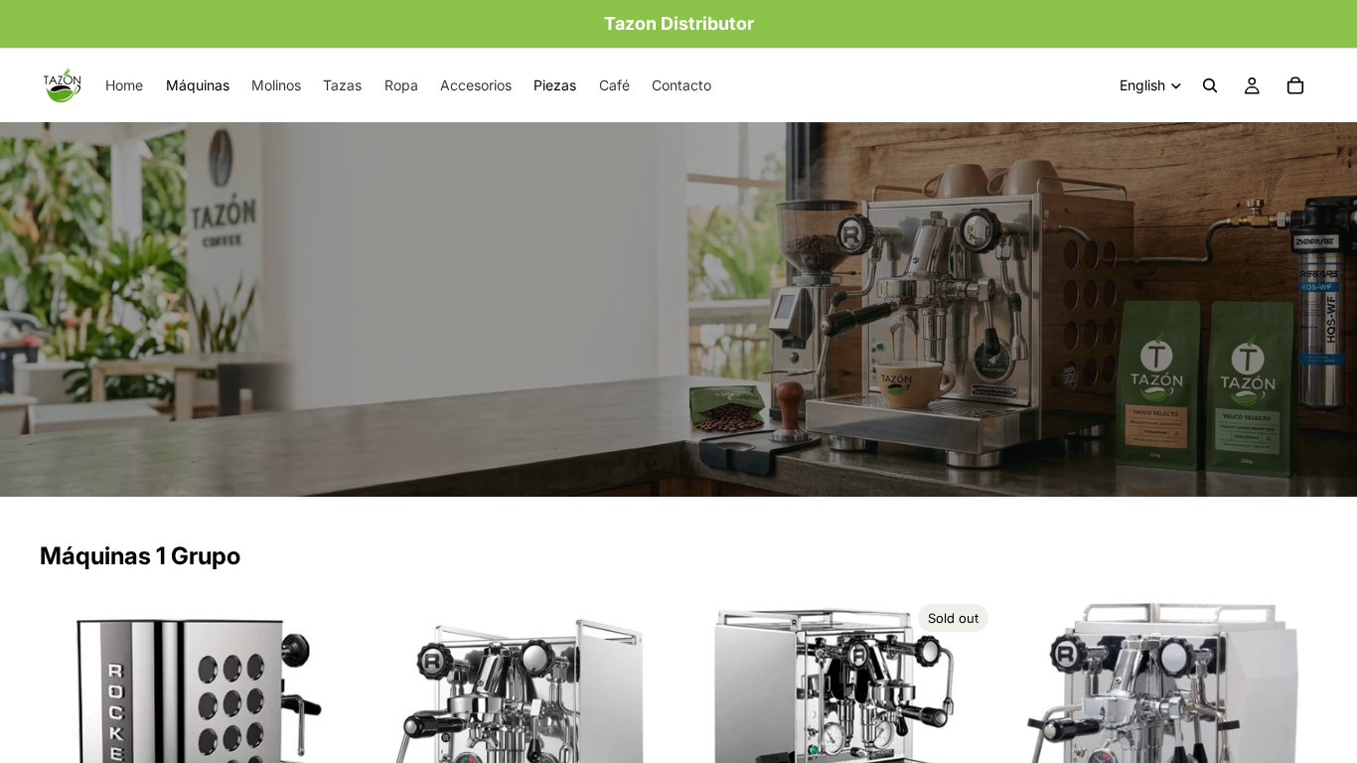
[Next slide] (324, 725)
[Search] (1210, 85)
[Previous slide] (69, 725)
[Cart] (1295, 85)
